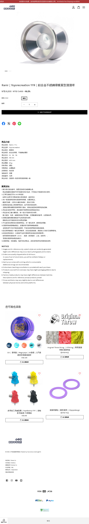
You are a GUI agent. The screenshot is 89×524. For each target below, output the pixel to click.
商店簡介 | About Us (10, 460)
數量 (3, 103)
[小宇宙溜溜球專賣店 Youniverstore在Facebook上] (6, 481)
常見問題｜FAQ (9, 467)
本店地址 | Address (10, 463)
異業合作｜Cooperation (11, 469)
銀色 (24, 98)
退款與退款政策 (9, 472)
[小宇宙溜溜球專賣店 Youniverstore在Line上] (21, 481)
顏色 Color (5, 98)
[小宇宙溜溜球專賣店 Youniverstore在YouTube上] (16, 481)
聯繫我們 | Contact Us (11, 465)
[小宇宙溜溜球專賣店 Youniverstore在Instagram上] (11, 481)
